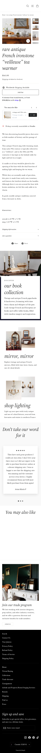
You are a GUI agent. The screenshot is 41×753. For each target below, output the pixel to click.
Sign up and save (13, 714)
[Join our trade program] (20, 582)
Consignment (7, 683)
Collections (6, 675)
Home (3, 15)
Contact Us (6, 638)
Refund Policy (7, 650)
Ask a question (6, 236)
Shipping (5, 79)
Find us (5, 700)
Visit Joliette (6, 642)
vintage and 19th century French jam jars (19, 112)
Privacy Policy (7, 646)
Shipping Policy (7, 658)
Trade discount (7, 679)
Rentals (5, 692)
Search (4, 634)
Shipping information (9, 229)
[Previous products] (31, 107)
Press (4, 704)
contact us (8, 624)
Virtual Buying (7, 671)
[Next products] (36, 107)
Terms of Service (8, 654)
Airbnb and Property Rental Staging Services (18, 688)
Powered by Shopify (20, 750)
